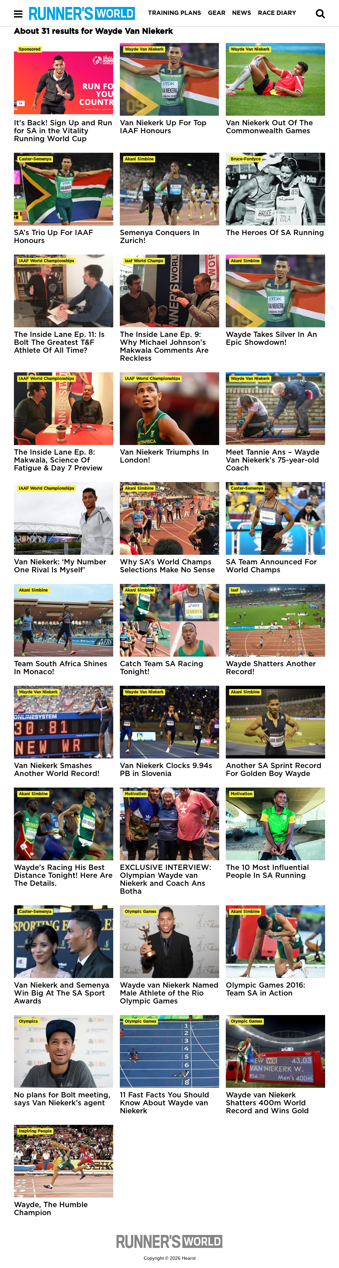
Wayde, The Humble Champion (51, 1208)
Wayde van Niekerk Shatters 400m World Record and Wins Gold (267, 1103)
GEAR (216, 13)
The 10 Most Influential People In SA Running (267, 871)
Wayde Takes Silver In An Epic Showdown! (271, 338)
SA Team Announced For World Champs (271, 566)
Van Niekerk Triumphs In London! (164, 456)
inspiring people (35, 1131)
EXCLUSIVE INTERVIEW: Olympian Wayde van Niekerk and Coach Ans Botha (165, 879)
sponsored (29, 49)
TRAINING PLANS (174, 13)
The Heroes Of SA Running (275, 232)
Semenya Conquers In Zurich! (160, 236)
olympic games (140, 912)
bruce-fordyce (246, 159)
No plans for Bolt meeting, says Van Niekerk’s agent (62, 1099)
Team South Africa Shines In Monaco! (60, 667)
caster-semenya (35, 159)
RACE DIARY (277, 13)
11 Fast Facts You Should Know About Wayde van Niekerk (164, 1103)
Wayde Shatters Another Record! (271, 667)
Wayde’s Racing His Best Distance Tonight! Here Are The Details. (63, 875)
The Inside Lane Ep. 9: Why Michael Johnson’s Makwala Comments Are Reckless (164, 346)
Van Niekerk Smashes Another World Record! (57, 769)
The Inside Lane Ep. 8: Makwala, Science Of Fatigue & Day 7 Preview (58, 460)
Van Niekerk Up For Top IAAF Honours (163, 127)
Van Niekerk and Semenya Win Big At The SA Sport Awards (61, 993)
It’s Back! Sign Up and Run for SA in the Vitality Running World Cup (63, 131)
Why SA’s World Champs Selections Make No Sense (167, 566)
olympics (28, 1021)
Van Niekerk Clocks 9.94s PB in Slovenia (166, 769)
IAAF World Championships (46, 261)
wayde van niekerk (144, 49)
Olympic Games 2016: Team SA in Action (265, 989)
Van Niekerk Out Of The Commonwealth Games (269, 127)
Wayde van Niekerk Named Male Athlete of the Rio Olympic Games (169, 993)
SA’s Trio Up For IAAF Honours (53, 236)
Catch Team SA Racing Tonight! (161, 667)
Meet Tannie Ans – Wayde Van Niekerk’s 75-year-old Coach (272, 460)
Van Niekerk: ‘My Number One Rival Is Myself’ (60, 566)
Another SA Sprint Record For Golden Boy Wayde (273, 769)
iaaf (234, 590)
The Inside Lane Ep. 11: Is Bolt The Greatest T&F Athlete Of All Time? (59, 342)
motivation (135, 794)
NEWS (241, 13)
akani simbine (139, 159)
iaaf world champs (144, 261)
